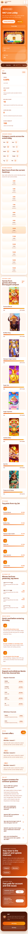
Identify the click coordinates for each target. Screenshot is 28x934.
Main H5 (20, 21)
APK (23, 732)
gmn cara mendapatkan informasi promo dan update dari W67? (12, 837)
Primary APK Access (9, 21)
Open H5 (23, 281)
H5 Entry (14, 927)
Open (20, 891)
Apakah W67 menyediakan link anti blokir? (11, 815)
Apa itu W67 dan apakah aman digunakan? (11, 786)
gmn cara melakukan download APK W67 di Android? (10, 807)
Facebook (6, 872)
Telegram (6, 868)
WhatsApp (15, 868)
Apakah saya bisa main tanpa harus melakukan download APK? (12, 829)
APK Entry (14, 923)
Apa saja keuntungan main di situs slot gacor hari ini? (12, 822)
